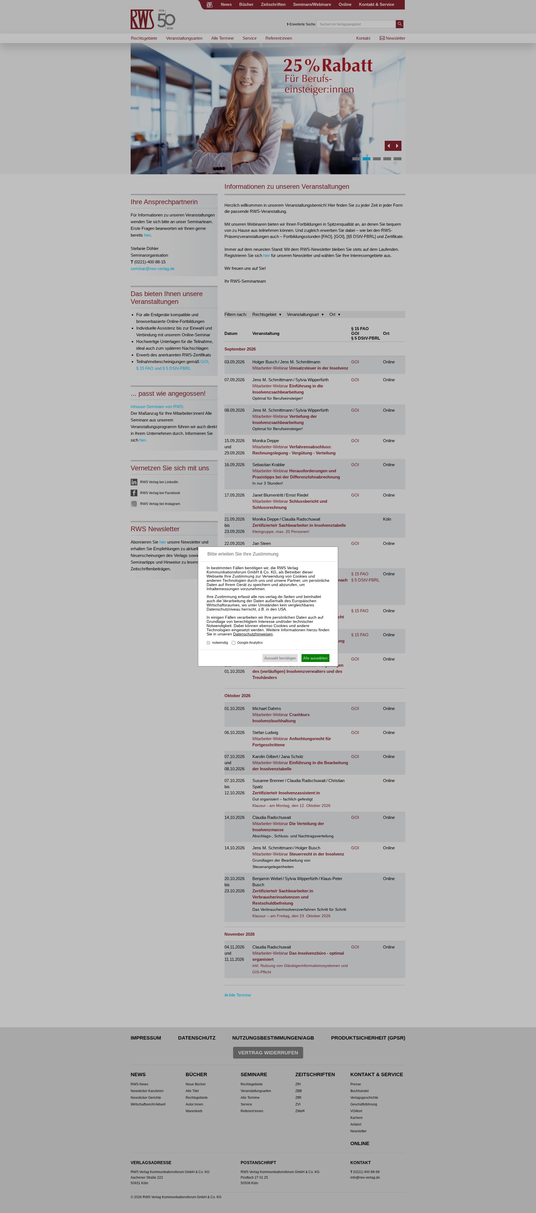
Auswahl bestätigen (280, 658)
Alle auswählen (315, 658)
